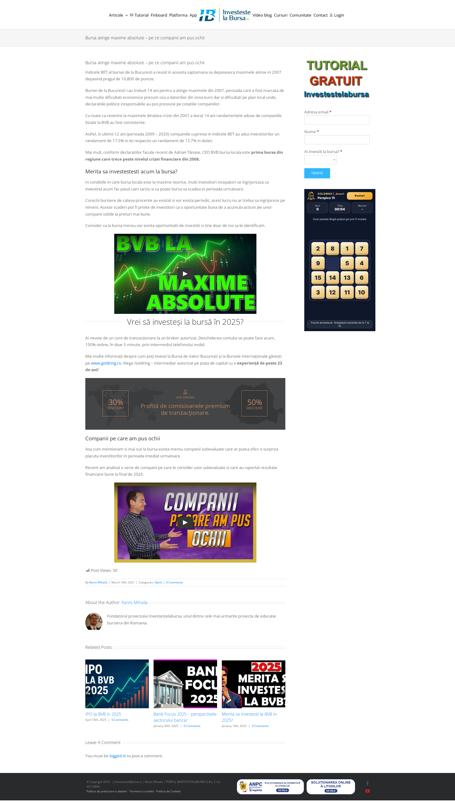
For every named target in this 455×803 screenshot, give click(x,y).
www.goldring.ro (106, 363)
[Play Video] (185, 274)
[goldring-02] (185, 380)
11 (347, 292)
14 (332, 277)
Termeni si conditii (142, 791)
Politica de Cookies (168, 791)
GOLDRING (325, 193)
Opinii (158, 582)
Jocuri (339, 193)
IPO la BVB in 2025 (103, 714)
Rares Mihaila (98, 582)
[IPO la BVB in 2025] (117, 662)
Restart (359, 195)
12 (332, 292)
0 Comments (174, 582)
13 (347, 277)
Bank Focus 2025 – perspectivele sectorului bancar (185, 717)
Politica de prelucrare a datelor (106, 791)
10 (361, 292)
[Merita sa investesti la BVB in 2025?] (253, 662)
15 (318, 277)
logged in (117, 755)
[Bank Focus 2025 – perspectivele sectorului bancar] (185, 662)
